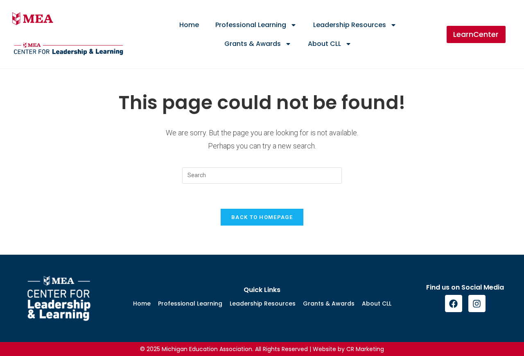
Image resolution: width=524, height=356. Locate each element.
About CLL (324, 43)
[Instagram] (477, 303)
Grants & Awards (252, 43)
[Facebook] (453, 303)
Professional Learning (250, 25)
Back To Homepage (262, 217)
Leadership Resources (349, 25)
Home (189, 25)
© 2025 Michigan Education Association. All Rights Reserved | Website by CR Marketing (262, 349)
